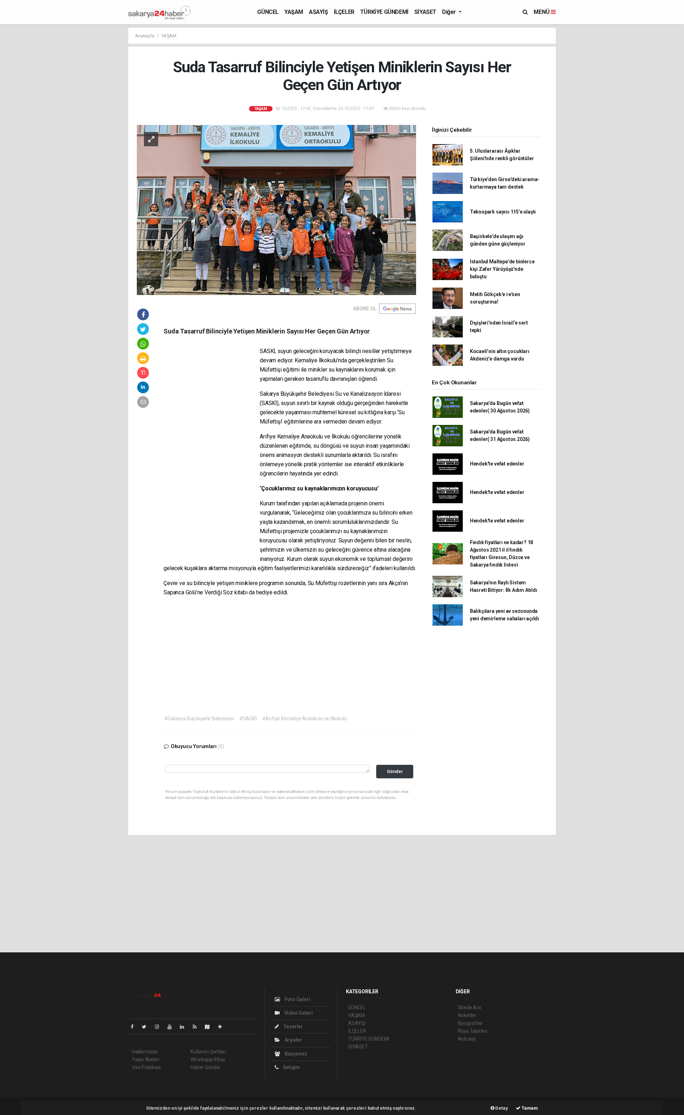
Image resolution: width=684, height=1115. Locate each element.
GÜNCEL (268, 12)
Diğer (449, 12)
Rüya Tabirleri (472, 1031)
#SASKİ (248, 718)
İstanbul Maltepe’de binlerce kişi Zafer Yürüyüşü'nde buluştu (502, 269)
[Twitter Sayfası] (147, 1027)
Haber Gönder (206, 1067)
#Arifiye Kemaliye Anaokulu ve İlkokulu (304, 718)
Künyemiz (295, 1054)
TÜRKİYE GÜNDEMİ (384, 12)
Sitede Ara (469, 1007)
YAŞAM (293, 12)
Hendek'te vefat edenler (497, 464)
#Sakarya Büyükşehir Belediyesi (199, 718)
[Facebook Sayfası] (135, 1027)
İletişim (291, 1067)
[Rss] (197, 1027)
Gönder (395, 771)
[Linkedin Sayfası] (185, 1027)
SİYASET (425, 12)
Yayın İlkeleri (145, 1059)
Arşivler (293, 1040)
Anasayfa (145, 35)
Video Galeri (297, 1013)
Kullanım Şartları (208, 1051)
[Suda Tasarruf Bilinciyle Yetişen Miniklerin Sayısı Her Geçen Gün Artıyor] (276, 209)
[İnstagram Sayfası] (160, 1027)
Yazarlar (293, 1026)
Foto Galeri (297, 999)
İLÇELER (344, 12)
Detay (501, 1108)
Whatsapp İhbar (208, 1059)
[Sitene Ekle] (223, 1027)
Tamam (529, 1108)
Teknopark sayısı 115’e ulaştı (503, 212)
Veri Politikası (146, 1067)
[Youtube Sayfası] (172, 1027)
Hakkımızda (144, 1051)
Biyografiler (470, 1023)
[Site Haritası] (210, 1027)
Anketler (467, 1015)
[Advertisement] (587, 134)
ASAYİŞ (318, 12)
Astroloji (467, 1039)
